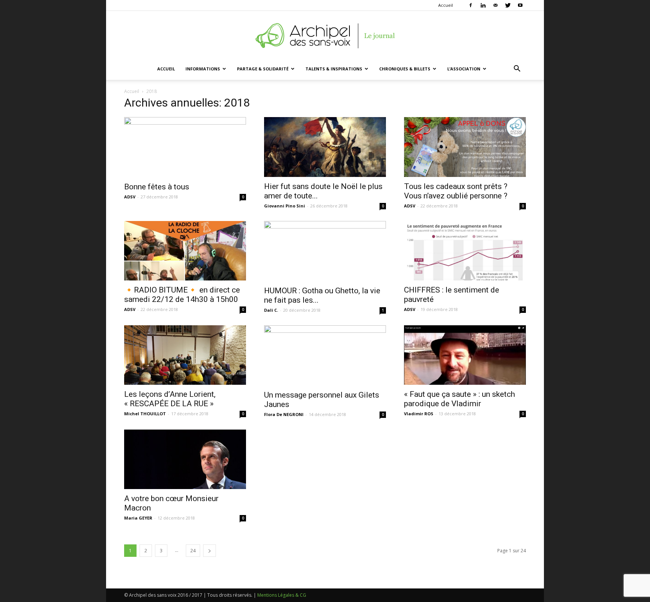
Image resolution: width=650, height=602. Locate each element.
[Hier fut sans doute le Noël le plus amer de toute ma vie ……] (325, 147)
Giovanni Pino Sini (284, 206)
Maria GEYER (138, 518)
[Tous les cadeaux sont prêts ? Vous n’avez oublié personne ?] (465, 147)
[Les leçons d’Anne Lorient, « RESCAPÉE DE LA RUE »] (185, 355)
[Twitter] (507, 5)
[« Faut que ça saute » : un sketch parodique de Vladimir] (465, 355)
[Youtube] (520, 5)
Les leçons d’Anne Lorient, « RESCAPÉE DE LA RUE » (170, 399)
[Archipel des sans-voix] (325, 36)
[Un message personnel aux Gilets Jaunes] (325, 355)
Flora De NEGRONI (284, 414)
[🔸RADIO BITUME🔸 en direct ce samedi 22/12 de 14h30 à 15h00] (185, 251)
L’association (463, 69)
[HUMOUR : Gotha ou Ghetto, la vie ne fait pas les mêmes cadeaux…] (325, 251)
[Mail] (495, 5)
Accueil (445, 5)
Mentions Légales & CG (281, 595)
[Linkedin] (483, 5)
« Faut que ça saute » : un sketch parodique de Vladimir (459, 399)
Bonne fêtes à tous (156, 186)
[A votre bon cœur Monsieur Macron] (185, 459)
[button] (517, 69)
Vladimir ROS (418, 413)
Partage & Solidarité (263, 69)
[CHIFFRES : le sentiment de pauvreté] (465, 251)
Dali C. (271, 310)
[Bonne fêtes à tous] (185, 147)
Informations (202, 69)
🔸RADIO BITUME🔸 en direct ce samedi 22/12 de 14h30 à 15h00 (182, 294)
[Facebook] (470, 5)
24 (193, 550)
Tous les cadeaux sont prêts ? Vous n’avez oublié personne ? (455, 191)
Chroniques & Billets (404, 69)
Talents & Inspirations (333, 69)
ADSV (129, 197)
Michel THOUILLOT (145, 413)
